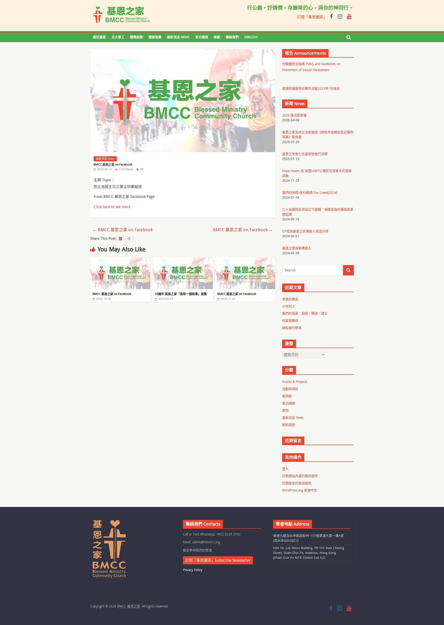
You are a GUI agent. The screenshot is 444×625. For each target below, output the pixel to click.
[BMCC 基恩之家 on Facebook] (120, 260)
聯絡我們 (232, 37)
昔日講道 (201, 37)
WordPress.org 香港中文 (299, 490)
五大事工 (117, 37)
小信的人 (288, 306)
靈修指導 (154, 37)
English (251, 37)
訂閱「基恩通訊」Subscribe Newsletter (218, 560)
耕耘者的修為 (292, 328)
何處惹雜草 (290, 320)
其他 (285, 410)
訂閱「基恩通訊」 (312, 17)
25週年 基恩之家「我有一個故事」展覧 (181, 294)
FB (141, 169)
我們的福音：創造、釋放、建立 (304, 313)
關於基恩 (99, 37)
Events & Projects (294, 382)
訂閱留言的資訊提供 (296, 483)
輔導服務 (136, 37)
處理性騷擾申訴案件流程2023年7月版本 (311, 88)
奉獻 (217, 37)
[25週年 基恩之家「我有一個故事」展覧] (183, 260)
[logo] (109, 522)
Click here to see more (112, 207)
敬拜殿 (287, 396)
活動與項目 (290, 389)
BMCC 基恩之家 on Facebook (122, 229)
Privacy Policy (192, 570)
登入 (285, 469)
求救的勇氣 (290, 299)
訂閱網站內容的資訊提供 (300, 476)
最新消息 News (178, 37)
